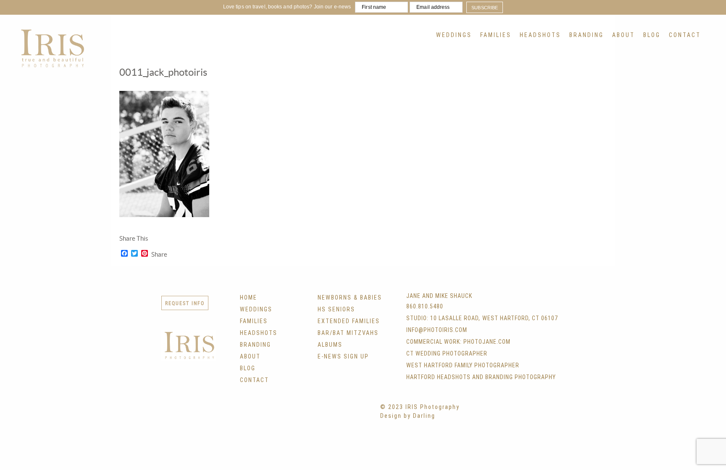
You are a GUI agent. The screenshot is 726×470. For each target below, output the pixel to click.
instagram (306, 414)
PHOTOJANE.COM (486, 341)
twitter (289, 414)
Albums (330, 344)
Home (248, 297)
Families (495, 35)
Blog (651, 35)
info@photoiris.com (436, 330)
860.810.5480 (424, 306)
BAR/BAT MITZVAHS (348, 332)
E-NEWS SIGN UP (343, 356)
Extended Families (349, 321)
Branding (586, 35)
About (623, 35)
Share (159, 254)
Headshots (540, 35)
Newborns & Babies (350, 297)
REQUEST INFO (185, 303)
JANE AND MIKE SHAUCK (439, 295)
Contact (685, 35)
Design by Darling (407, 415)
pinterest (323, 414)
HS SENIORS (336, 309)
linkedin (341, 414)
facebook (272, 414)
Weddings (454, 35)
